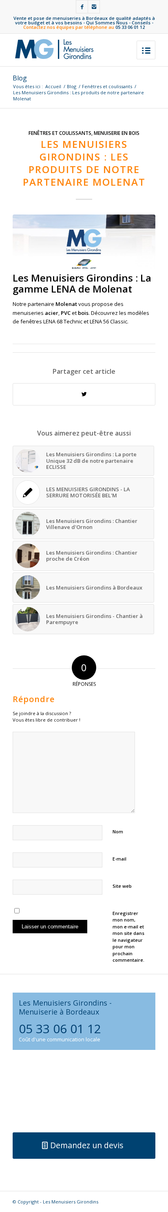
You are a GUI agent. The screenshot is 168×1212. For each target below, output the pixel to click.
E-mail (119, 859)
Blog (20, 78)
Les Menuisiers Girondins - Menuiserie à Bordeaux (65, 1007)
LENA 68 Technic (62, 321)
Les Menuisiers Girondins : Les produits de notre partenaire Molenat (84, 163)
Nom (118, 831)
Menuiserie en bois (116, 133)
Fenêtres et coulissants (107, 86)
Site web (122, 886)
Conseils (141, 23)
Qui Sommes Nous (107, 23)
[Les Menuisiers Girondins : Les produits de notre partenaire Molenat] (84, 242)
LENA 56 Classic (108, 321)
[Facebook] (82, 6)
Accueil (53, 86)
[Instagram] (93, 6)
